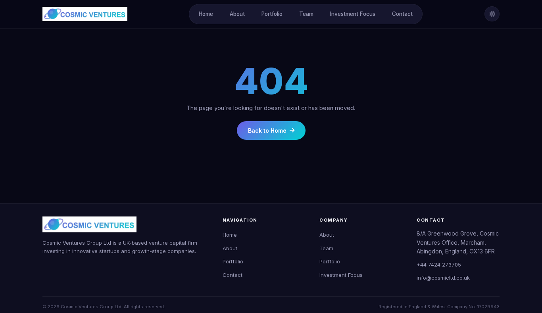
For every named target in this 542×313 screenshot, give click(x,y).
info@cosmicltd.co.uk (443, 277)
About (237, 14)
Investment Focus (352, 14)
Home (206, 14)
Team (306, 14)
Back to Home (267, 130)
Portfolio (272, 14)
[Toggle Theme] (492, 13)
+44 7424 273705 (439, 264)
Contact (402, 14)
